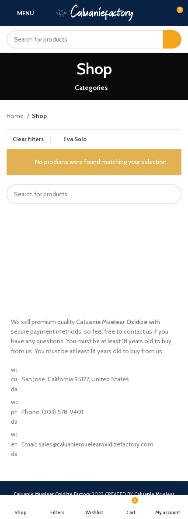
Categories (91, 87)
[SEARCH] (172, 39)
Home (16, 116)
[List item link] (94, 444)
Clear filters (28, 139)
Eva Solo (75, 139)
